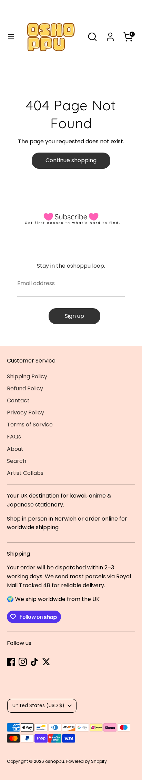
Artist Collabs (25, 473)
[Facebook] (11, 662)
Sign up (74, 316)
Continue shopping (71, 160)
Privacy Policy (25, 412)
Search (16, 461)
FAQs (14, 437)
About (15, 449)
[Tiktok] (34, 662)
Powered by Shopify (86, 761)
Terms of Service (30, 424)
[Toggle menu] (8, 37)
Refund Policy (25, 388)
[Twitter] (46, 662)
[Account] (110, 34)
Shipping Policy (27, 376)
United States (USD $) (38, 705)
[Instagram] (23, 662)
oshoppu (54, 761)
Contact (18, 400)
